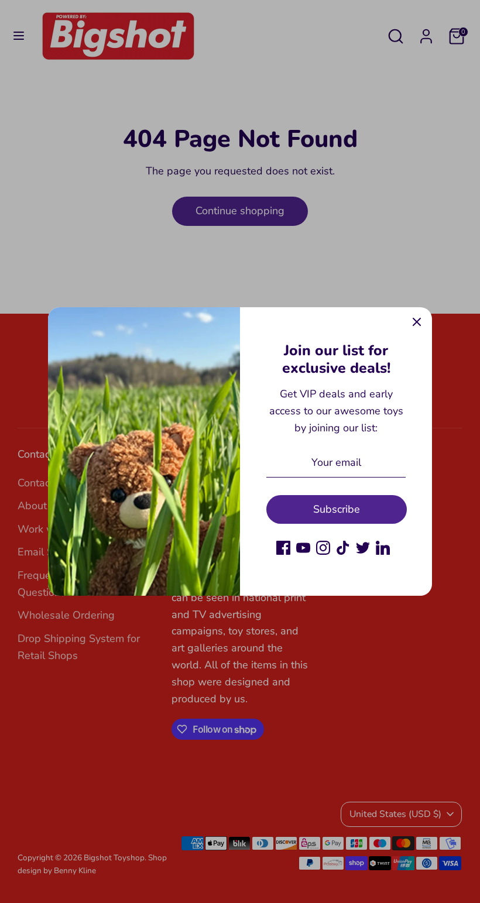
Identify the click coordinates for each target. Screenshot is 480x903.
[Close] (417, 322)
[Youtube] (303, 548)
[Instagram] (323, 548)
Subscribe (336, 509)
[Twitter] (363, 548)
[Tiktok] (343, 548)
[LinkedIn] (383, 548)
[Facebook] (283, 548)
